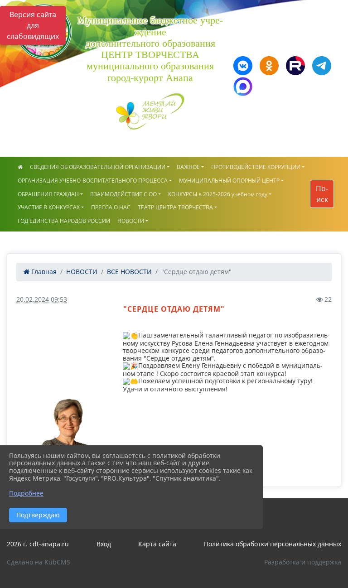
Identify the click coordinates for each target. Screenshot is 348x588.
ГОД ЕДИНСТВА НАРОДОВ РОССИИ (64, 221)
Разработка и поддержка (302, 562)
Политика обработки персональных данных (272, 544)
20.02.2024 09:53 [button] (41, 299)
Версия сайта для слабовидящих (33, 25)
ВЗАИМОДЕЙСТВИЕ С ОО (123, 194)
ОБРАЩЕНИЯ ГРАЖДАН (48, 194)
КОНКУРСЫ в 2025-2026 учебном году (217, 194)
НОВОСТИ (130, 221)
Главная (43, 271)
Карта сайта (157, 544)
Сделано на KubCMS (38, 562)
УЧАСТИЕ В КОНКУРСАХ (49, 207)
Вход (104, 544)
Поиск (322, 193)
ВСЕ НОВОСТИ (129, 271)
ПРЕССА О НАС (110, 207)
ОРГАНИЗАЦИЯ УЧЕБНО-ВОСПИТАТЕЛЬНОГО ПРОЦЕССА (93, 180)
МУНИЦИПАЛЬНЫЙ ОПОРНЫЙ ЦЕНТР (229, 180)
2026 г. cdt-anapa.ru (38, 544)
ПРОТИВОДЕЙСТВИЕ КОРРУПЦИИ (255, 167)
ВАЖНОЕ (188, 167)
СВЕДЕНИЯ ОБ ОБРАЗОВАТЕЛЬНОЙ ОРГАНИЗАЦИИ (97, 167)
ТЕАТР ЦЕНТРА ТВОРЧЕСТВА (175, 207)
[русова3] (66, 433)
